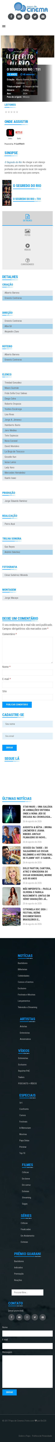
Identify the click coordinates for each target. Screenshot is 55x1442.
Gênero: (11, 90)
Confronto (24, 1109)
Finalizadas (26, 1229)
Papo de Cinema (16, 1420)
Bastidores (23, 963)
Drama (26, 90)
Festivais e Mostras (26, 994)
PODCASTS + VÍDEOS (27, 1083)
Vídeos (27, 250)
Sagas (25, 1203)
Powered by (9, 144)
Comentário (9, 634)
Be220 (43, 1420)
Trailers (21, 1077)
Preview (22, 1147)
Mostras (23, 1134)
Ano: (9, 93)
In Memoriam (25, 1128)
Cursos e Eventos (25, 982)
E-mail (6, 679)
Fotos (27, 235)
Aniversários (25, 1039)
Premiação (19, 1273)
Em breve (26, 1178)
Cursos (22, 1115)
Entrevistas (25, 1032)
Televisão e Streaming (27, 1007)
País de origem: (14, 97)
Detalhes (27, 220)
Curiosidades (27, 264)
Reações (18, 1280)
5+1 (21, 1102)
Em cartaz (26, 1185)
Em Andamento (27, 1235)
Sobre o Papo (25, 1436)
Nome (6, 666)
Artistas (23, 1026)
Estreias (25, 1191)
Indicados (18, 1267)
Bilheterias (22, 969)
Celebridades (23, 975)
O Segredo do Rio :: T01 (24, 69)
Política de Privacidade (42, 1436)
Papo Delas (24, 1140)
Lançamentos (24, 1001)
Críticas (25, 1172)
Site (4, 691)
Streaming (26, 1197)
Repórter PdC (24, 1070)
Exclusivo (22, 988)
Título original (14, 86)
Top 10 (22, 1153)
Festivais (23, 1121)
